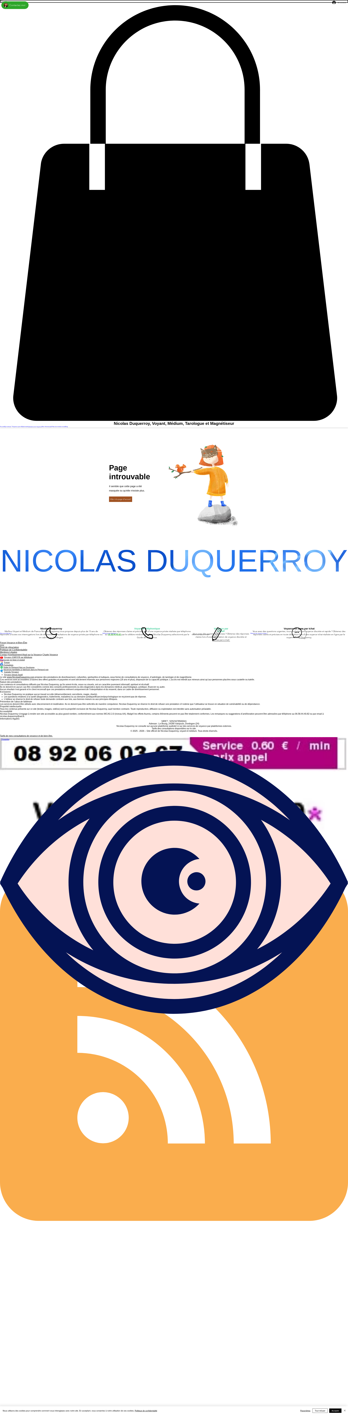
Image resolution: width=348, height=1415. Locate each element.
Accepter (335, 1410)
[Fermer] (344, 1410)
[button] (174, 213)
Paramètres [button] (305, 1410)
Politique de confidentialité (146, 1410)
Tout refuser (320, 1410)
